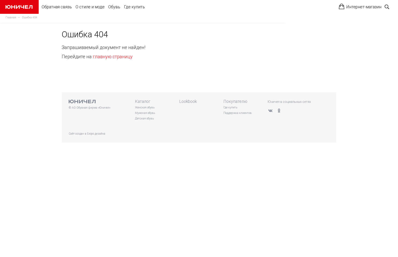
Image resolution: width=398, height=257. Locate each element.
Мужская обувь (145, 113)
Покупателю (235, 101)
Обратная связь (57, 6)
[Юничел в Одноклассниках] (279, 110)
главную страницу (113, 56)
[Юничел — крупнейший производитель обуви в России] (19, 7)
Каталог (142, 101)
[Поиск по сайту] (387, 7)
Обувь (114, 6)
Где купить (134, 6)
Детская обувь (144, 118)
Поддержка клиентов (237, 113)
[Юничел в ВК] (270, 110)
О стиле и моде (90, 6)
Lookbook (188, 101)
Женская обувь (145, 107)
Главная (11, 17)
